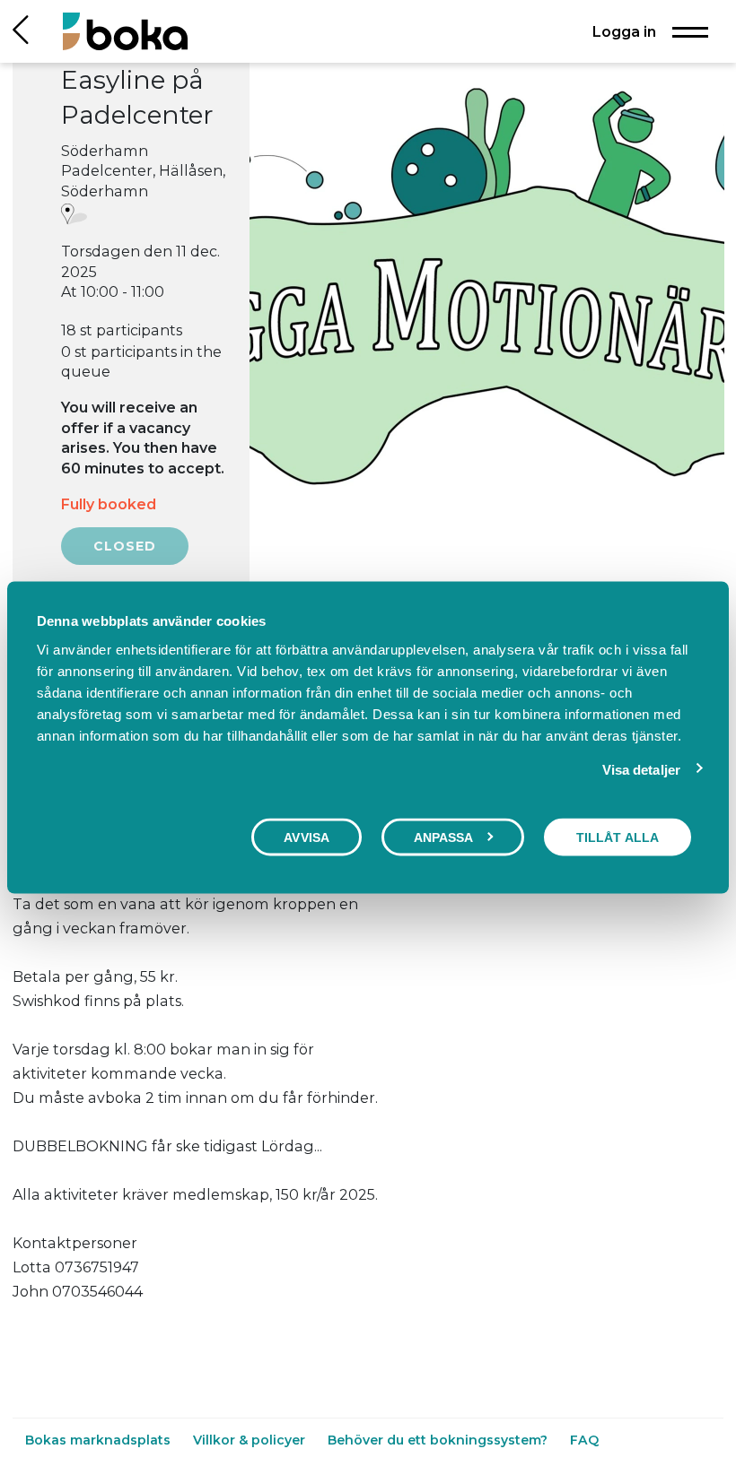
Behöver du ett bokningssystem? (439, 1440)
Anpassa (444, 837)
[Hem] (125, 31)
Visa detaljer (641, 769)
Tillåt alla (617, 837)
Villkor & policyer (251, 1440)
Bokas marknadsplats (99, 1440)
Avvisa (306, 837)
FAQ (584, 1440)
